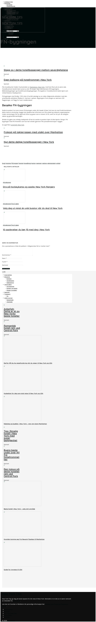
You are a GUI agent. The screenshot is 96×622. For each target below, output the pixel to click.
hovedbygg (27, 163)
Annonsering (8, 609)
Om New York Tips (10, 613)
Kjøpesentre (10, 282)
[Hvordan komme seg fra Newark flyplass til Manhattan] (22, 536)
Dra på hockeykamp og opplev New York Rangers (29, 187)
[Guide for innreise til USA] (22, 566)
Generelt (7, 292)
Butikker (9, 5)
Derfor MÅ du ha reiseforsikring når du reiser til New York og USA (28, 363)
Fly (7, 296)
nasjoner (39, 163)
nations (44, 163)
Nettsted (5, 265)
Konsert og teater (12, 288)
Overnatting (8, 2)
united (58, 163)
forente (20, 163)
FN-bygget (14, 163)
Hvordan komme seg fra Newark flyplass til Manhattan (24, 539)
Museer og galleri (12, 290)
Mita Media (16, 601)
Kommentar (6, 255)
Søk (18, 37)
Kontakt (6, 611)
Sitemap (7, 617)
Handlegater (11, 6)
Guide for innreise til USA (13, 570)
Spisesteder (10, 300)
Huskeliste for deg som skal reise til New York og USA (23, 393)
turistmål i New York (17, 125)
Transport (7, 294)
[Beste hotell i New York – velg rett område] (22, 505)
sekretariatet (51, 163)
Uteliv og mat (8, 298)
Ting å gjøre (15, 204)
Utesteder (10, 34)
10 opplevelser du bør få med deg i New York (26, 229)
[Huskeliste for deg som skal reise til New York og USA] (22, 390)
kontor (33, 163)
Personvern (8, 615)
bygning (8, 163)
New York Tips (12, 594)
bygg (3, 163)
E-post (4, 262)
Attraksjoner (4, 34)
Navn (4, 258)
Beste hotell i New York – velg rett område (19, 509)
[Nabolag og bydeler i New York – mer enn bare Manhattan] (22, 420)
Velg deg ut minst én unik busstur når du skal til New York (32, 208)
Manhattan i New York (37, 87)
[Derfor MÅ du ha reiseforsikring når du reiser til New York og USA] (22, 360)
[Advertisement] (35, 55)
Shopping (7, 3)
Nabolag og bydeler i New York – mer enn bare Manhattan (25, 424)
